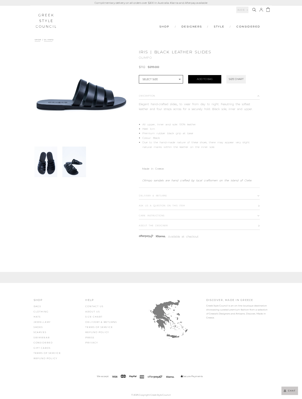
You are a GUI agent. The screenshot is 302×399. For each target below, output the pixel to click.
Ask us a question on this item (162, 205)
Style (219, 26)
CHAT (291, 390)
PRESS (89, 337)
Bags (37, 306)
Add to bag (205, 79)
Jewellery (42, 322)
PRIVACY (91, 342)
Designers (192, 26)
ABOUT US (92, 311)
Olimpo (49, 40)
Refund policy (45, 358)
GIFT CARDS (42, 348)
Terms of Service (47, 353)
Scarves (40, 332)
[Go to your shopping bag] (268, 10)
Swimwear (42, 337)
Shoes (38, 327)
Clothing (41, 311)
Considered (248, 26)
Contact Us (94, 306)
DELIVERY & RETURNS (101, 322)
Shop (164, 26)
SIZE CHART (236, 79)
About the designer (153, 225)
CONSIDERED (43, 342)
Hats (37, 317)
